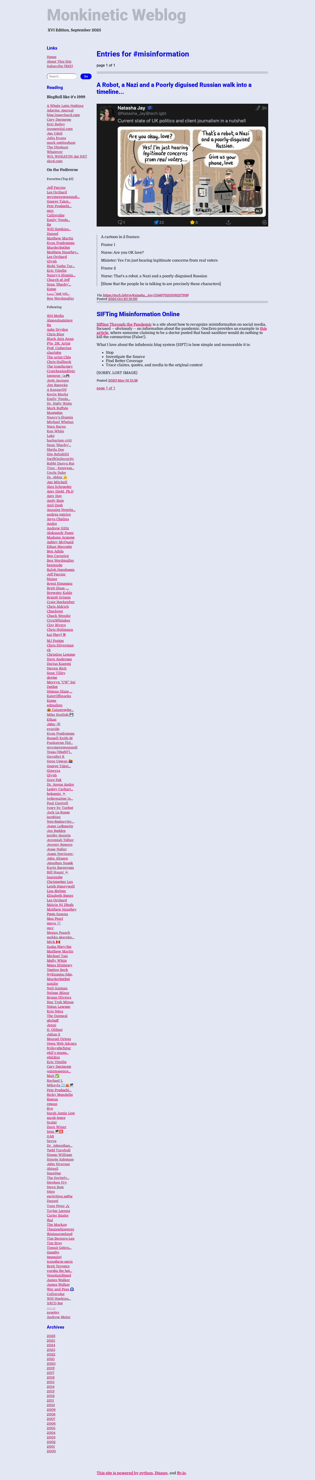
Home (51, 57)
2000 (51, 1451)
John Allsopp (57, 858)
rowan (52, 1104)
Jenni (51, 1025)
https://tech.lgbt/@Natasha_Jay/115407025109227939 (145, 295)
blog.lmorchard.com (63, 115)
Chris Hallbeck (59, 362)
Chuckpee (55, 611)
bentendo (54, 565)
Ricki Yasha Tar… (61, 266)
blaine (52, 579)
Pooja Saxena (57, 914)
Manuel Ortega (59, 1039)
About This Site (59, 61)
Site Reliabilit (58, 454)
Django (161, 1473)
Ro (49, 224)
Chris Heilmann (60, 629)
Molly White (57, 960)
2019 (51, 1368)
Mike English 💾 (60, 714)
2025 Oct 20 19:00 (122, 299)
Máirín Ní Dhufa (60, 905)
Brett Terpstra (58, 1266)
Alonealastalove (60, 320)
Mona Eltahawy (59, 965)
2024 (51, 1345)
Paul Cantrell (57, 803)
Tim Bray (54, 1243)
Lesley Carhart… (60, 789)
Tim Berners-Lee (60, 1238)
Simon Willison (59, 1155)
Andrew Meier (59, 1317)
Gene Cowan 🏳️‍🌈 (60, 761)
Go (86, 76)
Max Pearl (55, 918)
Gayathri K (56, 756)
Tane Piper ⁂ (58, 1206)
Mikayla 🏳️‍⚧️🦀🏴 (60, 1085)
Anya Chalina (58, 519)
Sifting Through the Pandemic (124, 324)
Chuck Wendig (59, 616)
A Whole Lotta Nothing (65, 106)
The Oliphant (57, 147)
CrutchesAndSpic (61, 371)
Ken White (55, 431)
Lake (51, 436)
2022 (51, 1354)
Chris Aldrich (58, 606)
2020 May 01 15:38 (123, 380)
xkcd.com (54, 161)
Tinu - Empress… (60, 468)
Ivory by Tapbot (60, 808)
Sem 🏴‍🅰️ (55, 1131)
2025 (51, 1340)
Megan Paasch (58, 933)
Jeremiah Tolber (60, 840)
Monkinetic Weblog (116, 15)
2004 (51, 1433)
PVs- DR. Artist (58, 343)
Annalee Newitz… (61, 510)
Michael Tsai (57, 956)
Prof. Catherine (59, 348)
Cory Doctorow (59, 119)
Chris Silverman (60, 645)
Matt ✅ (53, 1076)
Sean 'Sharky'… (59, 284)
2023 (51, 1350)
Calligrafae (56, 215)
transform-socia (60, 1261)
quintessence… (59, 1071)
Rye (50, 1108)
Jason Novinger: (60, 854)
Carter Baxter (58, 1215)
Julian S (53, 1034)
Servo (51, 1141)
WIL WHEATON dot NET (67, 156)
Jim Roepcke (57, 385)
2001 (51, 1446)
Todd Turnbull (59, 1150)
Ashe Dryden (57, 329)
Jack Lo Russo (58, 812)
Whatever (55, 152)
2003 (51, 1437)
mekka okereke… (60, 937)
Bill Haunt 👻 (58, 872)
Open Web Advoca (62, 1043)
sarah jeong (56, 1118)
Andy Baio (55, 500)
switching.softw (60, 1196)
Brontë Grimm (59, 597)
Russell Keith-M (60, 738)
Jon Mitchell (57, 482)
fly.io (181, 1473)
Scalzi (52, 1122)
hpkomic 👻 (56, 794)
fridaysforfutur (59, 1048)
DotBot (52, 687)
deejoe (52, 677)
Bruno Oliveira (59, 997)
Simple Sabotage (60, 1159)
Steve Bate (55, 1187)
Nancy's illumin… (61, 275)
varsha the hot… (59, 1271)
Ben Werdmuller (60, 298)
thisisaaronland (59, 1234)
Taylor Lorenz (58, 1211)
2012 (51, 1396)
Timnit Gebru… (59, 1248)
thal (50, 1220)
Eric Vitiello (56, 270)
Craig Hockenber (61, 602)
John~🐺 (54, 724)
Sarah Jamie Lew (61, 1113)
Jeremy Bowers (59, 844)
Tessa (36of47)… (59, 752)
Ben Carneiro (58, 556)
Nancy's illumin (60, 417)
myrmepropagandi (62, 747)
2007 (51, 1419)
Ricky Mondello (60, 1095)
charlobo (54, 352)
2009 (51, 1410)
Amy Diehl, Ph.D (60, 491)
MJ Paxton (55, 641)
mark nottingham (61, 142)
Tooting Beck (57, 970)
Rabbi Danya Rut (60, 463)
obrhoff (53, 1020)
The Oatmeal (57, 1016)
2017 (50, 1373)
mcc (50, 210)
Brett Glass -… (58, 588)
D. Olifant (54, 1030)
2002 (51, 1442)
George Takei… (59, 201)
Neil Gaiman (57, 988)
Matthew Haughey (62, 909)
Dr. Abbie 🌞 (57, 477)
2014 (50, 1387)
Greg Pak (54, 780)
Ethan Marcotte (59, 546)
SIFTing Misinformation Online (138, 314)
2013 (50, 1391)
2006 (51, 1423)
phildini (53, 1057)
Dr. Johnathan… (59, 1145)
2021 (51, 1359)
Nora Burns (56, 426)
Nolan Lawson (58, 1006)
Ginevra (53, 770)
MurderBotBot (58, 247)
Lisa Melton (56, 891)
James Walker (58, 1280)
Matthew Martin (60, 238)
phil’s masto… (58, 1053)
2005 (51, 1428)
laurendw (55, 877)
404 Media (55, 316)
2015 (50, 1382)
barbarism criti (59, 440)
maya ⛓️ (54, 923)
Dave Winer (56, 1127)
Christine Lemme (61, 654)
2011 (50, 1400)
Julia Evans (56, 138)
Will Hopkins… (59, 229)
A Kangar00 (57, 390)
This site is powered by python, (126, 1473)
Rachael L (55, 1080)
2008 (51, 1414)
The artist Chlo (59, 357)
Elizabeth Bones (60, 895)
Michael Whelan (60, 422)
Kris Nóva (55, 1011)
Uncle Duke (56, 473)
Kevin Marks (57, 394)
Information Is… (60, 798)
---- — (51, 1308)
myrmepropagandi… (63, 197)
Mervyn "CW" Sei (61, 682)
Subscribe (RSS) (60, 66)
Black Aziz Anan (60, 339)
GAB (50, 1136)
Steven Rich (56, 668)
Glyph (52, 261)
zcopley (53, 1312)
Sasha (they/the (59, 947)
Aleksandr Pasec (60, 533)
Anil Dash (55, 505)
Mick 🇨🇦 (53, 942)
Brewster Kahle (59, 593)
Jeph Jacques (58, 380)
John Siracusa (58, 1164)
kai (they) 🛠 (56, 635)
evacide (53, 729)
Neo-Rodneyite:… (60, 821)
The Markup (57, 1224)
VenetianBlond (59, 1275)
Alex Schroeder (59, 487)
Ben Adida (55, 551)
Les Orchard (57, 192)
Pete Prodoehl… (59, 206)
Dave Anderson (59, 659)
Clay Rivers (56, 625)
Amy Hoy (54, 496)
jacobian (54, 817)
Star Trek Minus (60, 1002)
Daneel (52, 234)
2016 (51, 1377)
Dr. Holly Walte (59, 403)
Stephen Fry (57, 1182)
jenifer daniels (59, 835)
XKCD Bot (55, 1303)
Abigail (52, 1168)
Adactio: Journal (60, 110)
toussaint (54, 1257)
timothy (53, 1252)
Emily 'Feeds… (58, 220)
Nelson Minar (58, 993)
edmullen (54, 705)
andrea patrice (59, 514)
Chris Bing (55, 334)
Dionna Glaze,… (59, 691)
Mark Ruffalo (57, 408)
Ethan (51, 719)
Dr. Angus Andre (60, 784)
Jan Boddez (56, 831)
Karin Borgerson (60, 868)
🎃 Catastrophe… (60, 710)
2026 (51, 1336)
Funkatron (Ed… (60, 743)
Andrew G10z (58, 528)
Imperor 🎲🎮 (58, 375)
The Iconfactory (60, 366)
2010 (51, 1405)
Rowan (52, 1099)
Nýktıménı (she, (60, 974)
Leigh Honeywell (61, 886)
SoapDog (54, 1173)
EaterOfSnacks (59, 696)
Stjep (51, 1192)
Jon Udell (54, 133)
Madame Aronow (61, 537)
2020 (51, 1363)
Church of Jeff (58, 280)
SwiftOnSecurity (60, 459)
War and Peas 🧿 (60, 1289)
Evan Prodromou (60, 243)
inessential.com (60, 129)
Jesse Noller (57, 849)
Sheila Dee (55, 449)
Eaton (51, 289)
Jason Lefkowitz (60, 826)
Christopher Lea (60, 882)
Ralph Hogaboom (60, 570)
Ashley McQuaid (60, 542)
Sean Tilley (56, 673)
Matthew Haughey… (63, 252)
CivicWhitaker (58, 620)
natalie (52, 983)
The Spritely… (58, 1178)
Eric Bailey (56, 124)
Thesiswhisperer (60, 1229)
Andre (52, 523)
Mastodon (55, 413)
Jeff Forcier (56, 187)
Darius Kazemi (59, 664)
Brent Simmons (59, 583)
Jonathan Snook (60, 863)
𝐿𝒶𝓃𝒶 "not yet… (58, 293)
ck (49, 650)
